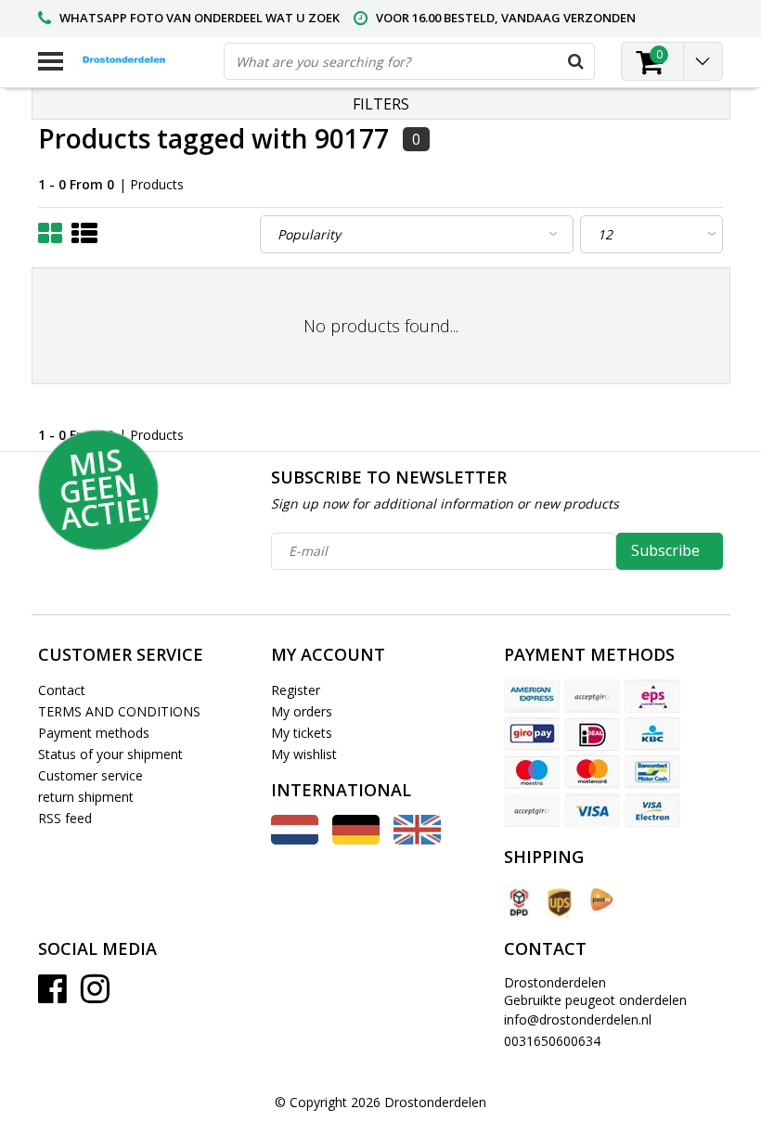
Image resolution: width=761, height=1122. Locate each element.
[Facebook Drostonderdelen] (52, 995)
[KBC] (652, 734)
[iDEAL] (592, 734)
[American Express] (532, 696)
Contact (61, 690)
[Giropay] (532, 734)
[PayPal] (532, 810)
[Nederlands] (294, 839)
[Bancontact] (652, 772)
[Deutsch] (356, 839)
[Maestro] (532, 772)
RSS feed (65, 818)
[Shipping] (518, 902)
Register (295, 690)
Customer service (90, 775)
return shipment (86, 797)
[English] (417, 839)
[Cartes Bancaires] (592, 696)
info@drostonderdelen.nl (577, 1019)
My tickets (301, 733)
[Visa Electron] (652, 810)
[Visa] (592, 810)
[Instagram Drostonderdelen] (95, 995)
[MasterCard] (592, 772)
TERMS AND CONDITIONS (119, 711)
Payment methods (93, 733)
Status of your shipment (110, 754)
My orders (301, 711)
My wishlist (304, 754)
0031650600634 (552, 1041)
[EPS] (652, 696)
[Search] (575, 61)
